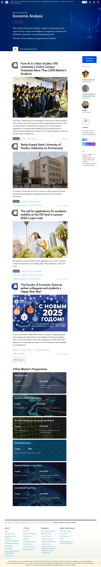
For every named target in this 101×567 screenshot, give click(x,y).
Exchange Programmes (29, 541)
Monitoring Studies (47, 539)
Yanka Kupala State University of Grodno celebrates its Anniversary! (42, 146)
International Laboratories (49, 531)
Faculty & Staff (9, 546)
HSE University (9, 522)
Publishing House (64, 536)
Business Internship (28, 549)
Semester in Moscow (29, 546)
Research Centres (46, 533)
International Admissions (89, 59)
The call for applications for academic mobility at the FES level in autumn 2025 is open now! (43, 214)
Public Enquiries (9, 556)
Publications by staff (65, 531)
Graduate (26, 539)
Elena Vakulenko (86, 81)
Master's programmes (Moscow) (24, 522)
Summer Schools (28, 544)
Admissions (26, 531)
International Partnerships (12, 543)
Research (45, 528)
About (7, 528)
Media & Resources (67, 528)
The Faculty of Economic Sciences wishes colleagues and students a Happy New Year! (41, 288)
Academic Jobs (46, 544)
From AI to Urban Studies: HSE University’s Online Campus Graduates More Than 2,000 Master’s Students (43, 68)
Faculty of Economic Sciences (43, 522)
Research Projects (46, 536)
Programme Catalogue (29, 533)
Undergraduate (27, 536)
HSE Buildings (8, 548)
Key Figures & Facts (10, 533)
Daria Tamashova (86, 112)
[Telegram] (86, 140)
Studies (26, 528)
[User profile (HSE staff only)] (94, 2)
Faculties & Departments (11, 541)
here (79, 561)
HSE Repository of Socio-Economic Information (67, 542)
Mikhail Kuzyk (86, 98)
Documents (87, 66)
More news (18, 360)
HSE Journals (63, 533)
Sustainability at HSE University (10, 537)
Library (62, 539)
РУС (83, 2)
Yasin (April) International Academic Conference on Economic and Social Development (49, 549)
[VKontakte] (83, 140)
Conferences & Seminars (48, 541)
